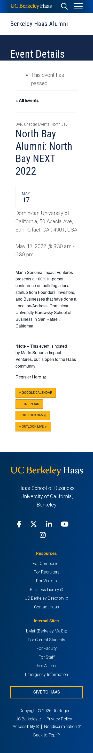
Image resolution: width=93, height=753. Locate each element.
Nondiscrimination (62, 726)
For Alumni (46, 665)
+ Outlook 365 (34, 416)
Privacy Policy (59, 719)
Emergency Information (46, 674)
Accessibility (26, 726)
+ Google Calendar (35, 392)
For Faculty (46, 648)
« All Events (27, 100)
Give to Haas (46, 692)
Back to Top (45, 735)
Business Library (46, 589)
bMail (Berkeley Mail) (46, 631)
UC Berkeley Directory (46, 598)
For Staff (46, 657)
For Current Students (46, 639)
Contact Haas (46, 607)
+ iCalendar (29, 404)
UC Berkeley (28, 719)
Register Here (31, 377)
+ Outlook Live (35, 427)
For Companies (46, 563)
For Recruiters (46, 572)
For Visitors (46, 580)
